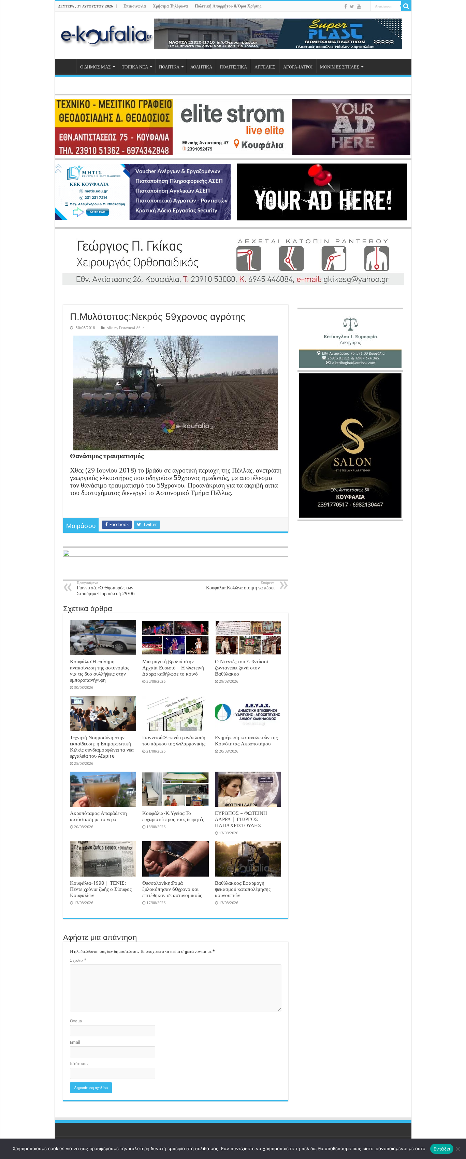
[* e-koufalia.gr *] (107, 34)
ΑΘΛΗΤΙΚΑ (201, 66)
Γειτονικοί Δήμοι (132, 328)
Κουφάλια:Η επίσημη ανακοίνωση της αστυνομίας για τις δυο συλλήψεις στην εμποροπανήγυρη (99, 671)
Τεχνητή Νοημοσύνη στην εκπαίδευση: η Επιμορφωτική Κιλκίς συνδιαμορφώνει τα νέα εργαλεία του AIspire (102, 747)
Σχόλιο (78, 960)
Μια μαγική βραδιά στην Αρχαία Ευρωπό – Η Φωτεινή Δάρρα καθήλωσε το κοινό (173, 668)
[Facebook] (346, 6)
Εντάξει (442, 1149)
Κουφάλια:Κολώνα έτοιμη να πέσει (240, 585)
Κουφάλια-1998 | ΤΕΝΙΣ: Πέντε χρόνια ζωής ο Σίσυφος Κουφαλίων (101, 889)
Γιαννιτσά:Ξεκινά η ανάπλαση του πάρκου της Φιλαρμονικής (173, 741)
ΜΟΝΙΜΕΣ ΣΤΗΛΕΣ (339, 66)
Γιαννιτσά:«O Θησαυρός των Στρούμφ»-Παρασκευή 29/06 (106, 588)
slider (112, 328)
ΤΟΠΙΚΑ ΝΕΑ (135, 66)
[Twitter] (352, 6)
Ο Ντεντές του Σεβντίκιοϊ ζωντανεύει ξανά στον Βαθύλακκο (241, 668)
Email (75, 1042)
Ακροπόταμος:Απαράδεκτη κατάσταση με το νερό (98, 816)
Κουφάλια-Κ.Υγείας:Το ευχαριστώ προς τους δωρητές (173, 816)
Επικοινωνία (134, 6)
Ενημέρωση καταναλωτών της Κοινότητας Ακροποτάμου (246, 741)
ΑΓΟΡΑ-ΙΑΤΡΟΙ (297, 66)
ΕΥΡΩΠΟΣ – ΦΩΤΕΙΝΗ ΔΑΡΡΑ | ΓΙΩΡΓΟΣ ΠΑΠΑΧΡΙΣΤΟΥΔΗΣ (241, 819)
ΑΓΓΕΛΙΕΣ (265, 66)
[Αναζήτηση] (406, 6)
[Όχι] (457, 1148)
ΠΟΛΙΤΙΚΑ (169, 66)
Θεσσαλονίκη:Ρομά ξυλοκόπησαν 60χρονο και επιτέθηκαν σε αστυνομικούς (172, 889)
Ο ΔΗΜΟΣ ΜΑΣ (95, 66)
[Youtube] (359, 6)
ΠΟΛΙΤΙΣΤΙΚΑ (233, 66)
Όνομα (76, 1020)
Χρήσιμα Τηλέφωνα (170, 6)
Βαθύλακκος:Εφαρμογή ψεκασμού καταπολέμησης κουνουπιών (243, 889)
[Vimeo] (365, 7)
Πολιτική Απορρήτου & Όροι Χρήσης (228, 6)
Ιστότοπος (79, 1063)
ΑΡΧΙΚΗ (67, 66)
